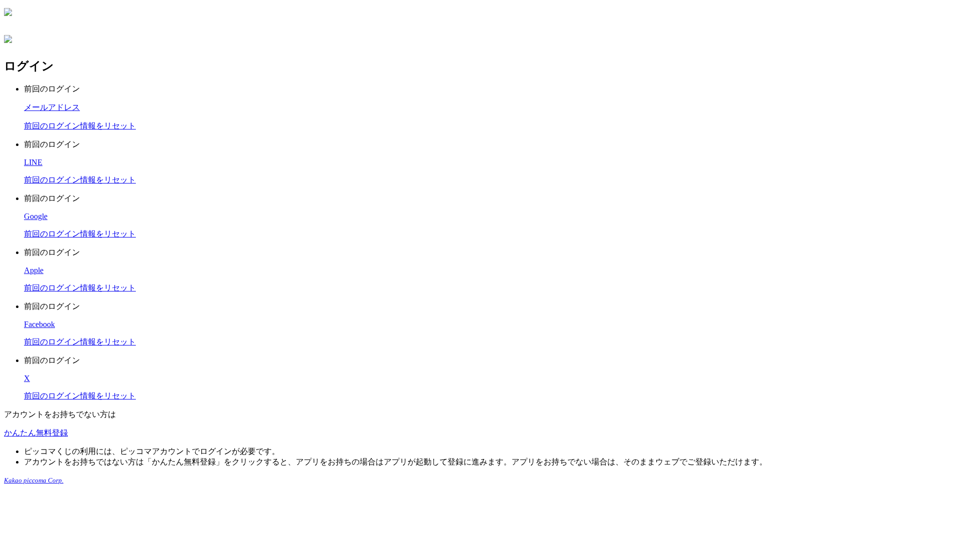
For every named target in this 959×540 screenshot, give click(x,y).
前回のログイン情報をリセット (80, 126)
